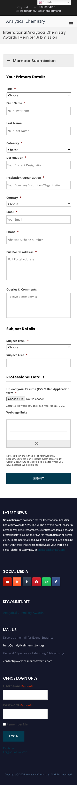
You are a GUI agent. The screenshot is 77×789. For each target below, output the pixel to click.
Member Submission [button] (34, 61)
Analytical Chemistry (25, 21)
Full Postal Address (21, 252)
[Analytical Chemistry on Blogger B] (17, 581)
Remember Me (17, 724)
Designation (16, 157)
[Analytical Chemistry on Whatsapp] (46, 581)
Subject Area (17, 355)
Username (18, 686)
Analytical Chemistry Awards (23, 613)
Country (13, 198)
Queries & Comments (21, 289)
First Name (15, 103)
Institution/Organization (25, 178)
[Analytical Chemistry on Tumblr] (27, 581)
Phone (12, 232)
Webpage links (16, 412)
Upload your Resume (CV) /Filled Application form (37, 391)
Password (17, 705)
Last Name (14, 123)
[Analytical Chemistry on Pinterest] (36, 581)
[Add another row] (36, 443)
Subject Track (17, 341)
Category (14, 143)
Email (11, 212)
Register (8, 748)
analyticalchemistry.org (51, 549)
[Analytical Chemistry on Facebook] (56, 581)
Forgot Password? (15, 752)
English (47, 2)
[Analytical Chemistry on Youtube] (7, 581)
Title (11, 89)
